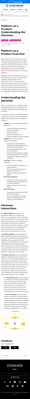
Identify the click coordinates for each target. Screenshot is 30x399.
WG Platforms (4, 40)
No (15, 347)
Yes (5, 347)
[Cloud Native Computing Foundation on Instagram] (20, 382)
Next (26, 355)
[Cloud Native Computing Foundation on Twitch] (18, 386)
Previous (5, 355)
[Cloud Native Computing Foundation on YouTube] (25, 382)
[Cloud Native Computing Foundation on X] (5, 382)
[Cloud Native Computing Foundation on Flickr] (7, 386)
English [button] (14, 369)
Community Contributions (15, 40)
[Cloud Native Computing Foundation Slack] (23, 386)
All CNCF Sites (15, 377)
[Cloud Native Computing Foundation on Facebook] (13, 386)
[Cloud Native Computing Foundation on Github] (10, 382)
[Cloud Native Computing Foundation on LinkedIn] (15, 382)
